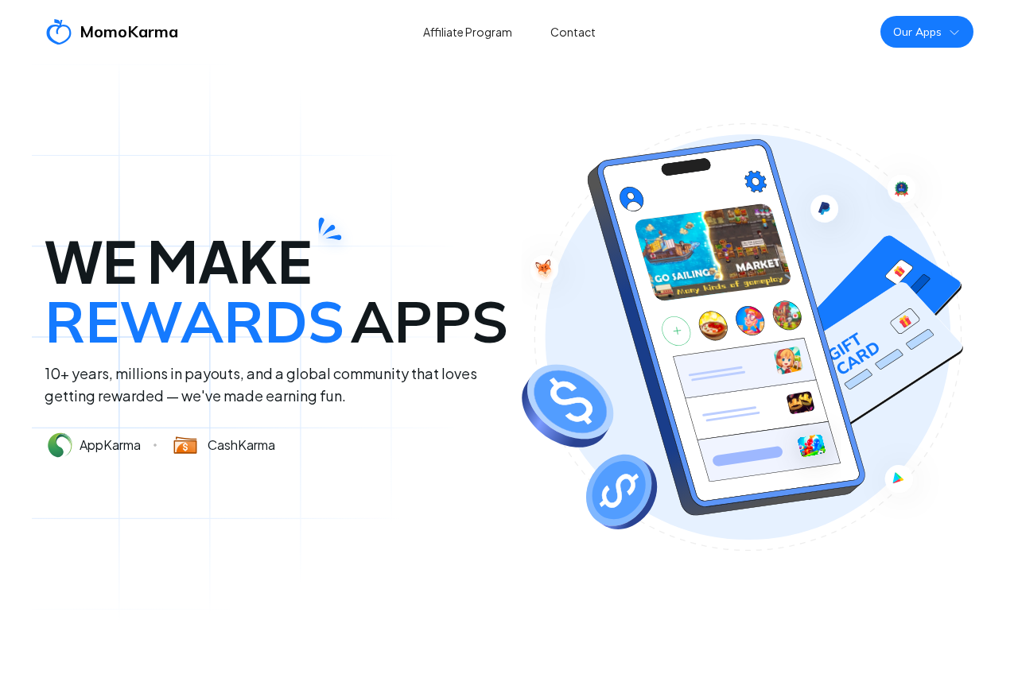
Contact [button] (573, 32)
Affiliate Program (467, 32)
